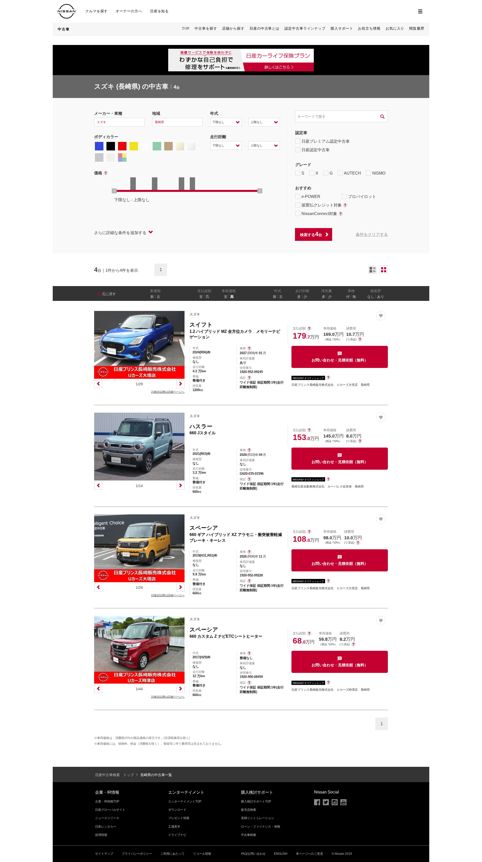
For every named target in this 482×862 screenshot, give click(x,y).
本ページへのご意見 (309, 853)
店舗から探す (233, 28)
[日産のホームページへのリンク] (66, 6)
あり (380, 296)
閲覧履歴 (416, 28)
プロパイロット (362, 196)
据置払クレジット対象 (322, 205)
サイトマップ (104, 853)
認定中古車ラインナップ (305, 28)
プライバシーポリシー (137, 853)
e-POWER (311, 196)
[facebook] (317, 802)
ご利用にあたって (172, 853)
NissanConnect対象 (319, 213)
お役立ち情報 (369, 28)
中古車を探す (206, 28)
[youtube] (343, 802)
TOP (186, 28)
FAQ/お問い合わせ (253, 853)
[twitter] (326, 802)
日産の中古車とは (264, 28)
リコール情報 (202, 853)
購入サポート (342, 28)
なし (370, 296)
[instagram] (335, 802)
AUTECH (352, 173)
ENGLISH (280, 853)
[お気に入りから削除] (381, 315)
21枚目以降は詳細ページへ (168, 391)
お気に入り (395, 28)
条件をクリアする (372, 234)
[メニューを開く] (420, 11)
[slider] (114, 190)
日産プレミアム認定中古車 (326, 141)
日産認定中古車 (316, 150)
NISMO (378, 173)
